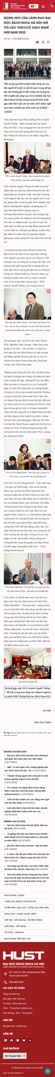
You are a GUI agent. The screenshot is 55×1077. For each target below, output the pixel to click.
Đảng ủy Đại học (11, 993)
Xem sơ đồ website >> (13, 1073)
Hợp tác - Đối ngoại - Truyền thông (23, 920)
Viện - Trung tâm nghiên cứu (17, 1008)
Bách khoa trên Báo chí (17, 939)
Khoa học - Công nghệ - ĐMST (20, 914)
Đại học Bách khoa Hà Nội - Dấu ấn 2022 (27, 846)
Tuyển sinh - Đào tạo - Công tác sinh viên (26, 908)
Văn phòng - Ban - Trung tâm (17, 1012)
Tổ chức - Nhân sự (14, 933)
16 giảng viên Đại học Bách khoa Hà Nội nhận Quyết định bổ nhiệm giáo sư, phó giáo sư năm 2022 (26, 837)
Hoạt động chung (14, 895)
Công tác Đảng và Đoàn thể (20, 902)
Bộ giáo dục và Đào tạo (15, 1025)
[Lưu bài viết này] (48, 42)
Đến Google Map (13, 1056)
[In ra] (43, 42)
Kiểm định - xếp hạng (15, 926)
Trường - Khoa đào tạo (14, 1003)
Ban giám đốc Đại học (14, 998)
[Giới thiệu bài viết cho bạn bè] (38, 42)
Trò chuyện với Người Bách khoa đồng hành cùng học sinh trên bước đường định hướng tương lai (25, 791)
